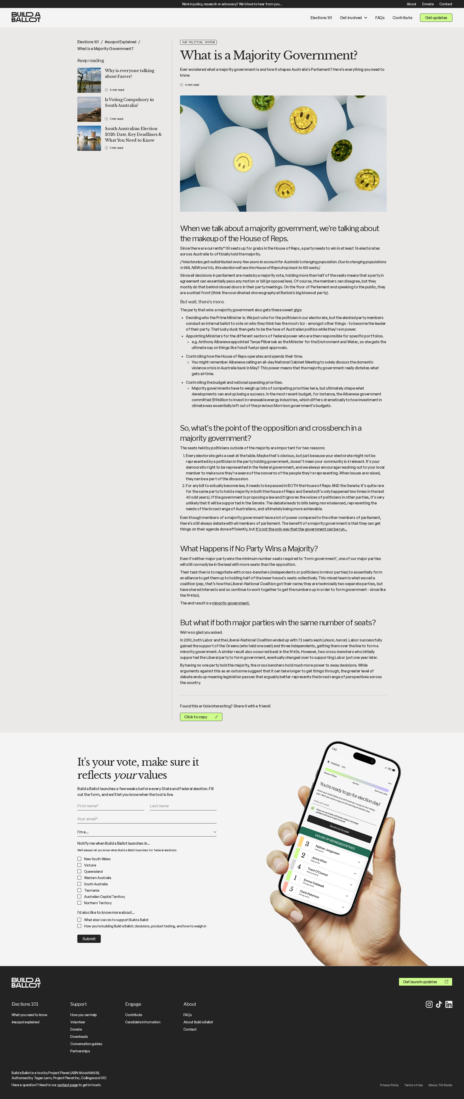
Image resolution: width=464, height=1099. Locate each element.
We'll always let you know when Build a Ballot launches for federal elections (127, 850)
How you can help (83, 1015)
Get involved (351, 17)
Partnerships (80, 1051)
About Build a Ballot (198, 1022)
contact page (67, 1085)
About (411, 4)
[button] (353, 17)
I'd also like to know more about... (106, 912)
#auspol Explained (121, 42)
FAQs (380, 17)
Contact (445, 4)
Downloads (79, 1036)
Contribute (402, 17)
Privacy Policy (389, 1085)
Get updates (436, 17)
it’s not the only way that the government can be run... (301, 529)
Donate (428, 4)
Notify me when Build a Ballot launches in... (113, 843)
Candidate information (142, 1022)
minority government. (231, 603)
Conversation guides (86, 1044)
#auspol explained (25, 1022)
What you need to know (29, 1015)
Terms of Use (413, 1085)
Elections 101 (321, 17)
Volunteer (77, 1022)
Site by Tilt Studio (440, 1085)
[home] (26, 17)
